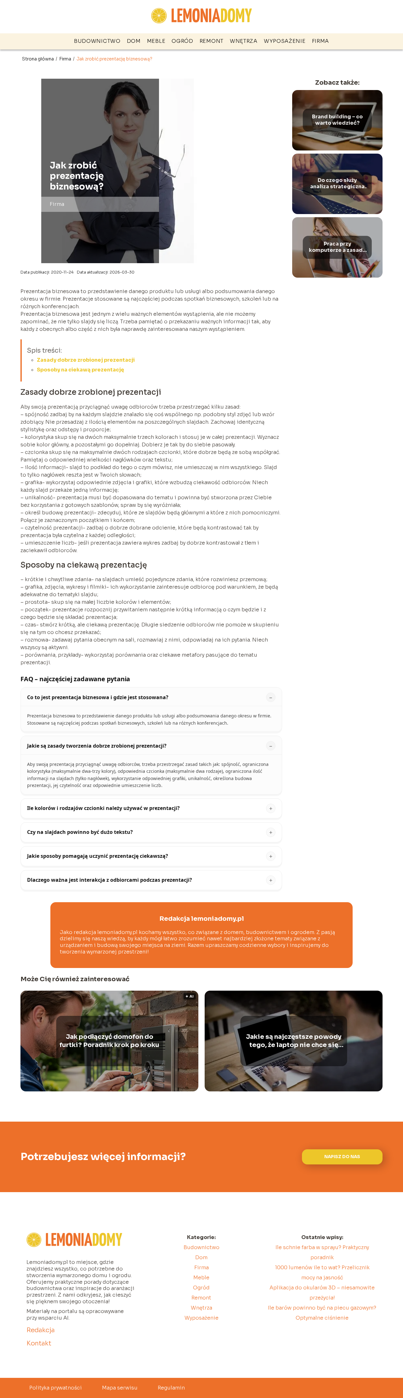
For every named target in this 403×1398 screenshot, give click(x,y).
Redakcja (40, 1330)
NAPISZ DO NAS (342, 1156)
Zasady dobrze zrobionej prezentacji (86, 360)
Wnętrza (244, 41)
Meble (156, 41)
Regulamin (171, 1387)
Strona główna (38, 59)
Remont (212, 41)
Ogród (182, 41)
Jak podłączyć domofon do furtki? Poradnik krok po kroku (109, 1041)
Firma (320, 41)
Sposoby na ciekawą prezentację (80, 369)
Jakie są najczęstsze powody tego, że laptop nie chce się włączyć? (293, 1041)
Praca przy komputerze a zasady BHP (337, 247)
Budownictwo (97, 41)
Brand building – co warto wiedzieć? (337, 120)
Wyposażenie (285, 41)
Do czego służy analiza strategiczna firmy (337, 183)
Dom (134, 41)
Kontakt (38, 1343)
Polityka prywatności (55, 1387)
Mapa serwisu (120, 1387)
